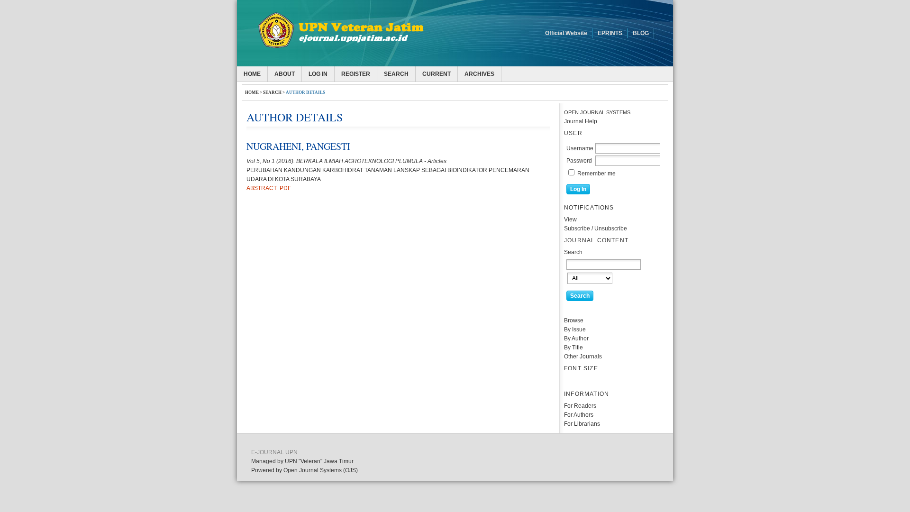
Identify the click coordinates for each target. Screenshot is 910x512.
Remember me (596, 173)
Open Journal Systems (597, 112)
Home (252, 74)
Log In (318, 74)
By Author (576, 338)
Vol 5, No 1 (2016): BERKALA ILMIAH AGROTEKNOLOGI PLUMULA (334, 161)
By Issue (575, 329)
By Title (573, 347)
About (284, 74)
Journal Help (580, 121)
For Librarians (582, 424)
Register (355, 74)
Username (579, 148)
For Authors (578, 414)
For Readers (580, 405)
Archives (479, 74)
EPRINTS (610, 33)
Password (579, 160)
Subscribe (577, 228)
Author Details (305, 92)
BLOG (641, 33)
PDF (285, 188)
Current (436, 74)
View (570, 219)
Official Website (566, 33)
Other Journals (583, 356)
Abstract (261, 188)
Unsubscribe (610, 228)
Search (396, 74)
